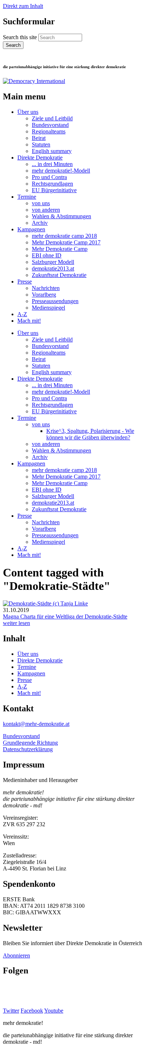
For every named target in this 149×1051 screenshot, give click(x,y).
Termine (26, 197)
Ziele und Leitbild (52, 118)
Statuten (41, 144)
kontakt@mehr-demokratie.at (36, 724)
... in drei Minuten (52, 164)
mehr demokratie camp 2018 (64, 236)
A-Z (22, 314)
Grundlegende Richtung (30, 743)
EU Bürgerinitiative (54, 190)
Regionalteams (48, 131)
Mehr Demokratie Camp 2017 (66, 242)
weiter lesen (16, 623)
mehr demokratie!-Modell (61, 170)
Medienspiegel (48, 308)
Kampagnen (31, 229)
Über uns (27, 112)
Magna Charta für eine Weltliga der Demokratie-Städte (65, 616)
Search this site (20, 37)
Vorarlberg (44, 294)
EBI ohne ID (46, 255)
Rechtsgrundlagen (52, 184)
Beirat (39, 138)
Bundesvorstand (50, 125)
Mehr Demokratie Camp (60, 249)
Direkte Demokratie (40, 157)
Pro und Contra (49, 177)
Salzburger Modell (53, 262)
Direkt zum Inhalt (23, 6)
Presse (24, 281)
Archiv (40, 223)
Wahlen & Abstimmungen (61, 216)
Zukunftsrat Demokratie (59, 275)
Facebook (32, 1010)
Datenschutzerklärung (28, 749)
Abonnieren (16, 955)
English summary (52, 151)
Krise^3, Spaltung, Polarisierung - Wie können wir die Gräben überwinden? (90, 434)
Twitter (11, 1010)
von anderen (46, 210)
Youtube (53, 1010)
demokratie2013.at (53, 268)
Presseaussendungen (55, 301)
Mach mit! (29, 321)
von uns (41, 203)
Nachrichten (46, 288)
